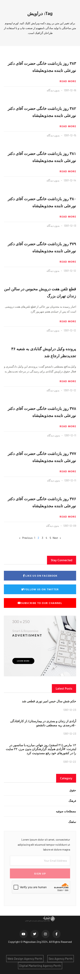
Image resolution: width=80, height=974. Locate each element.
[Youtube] (23, 934)
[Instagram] (46, 934)
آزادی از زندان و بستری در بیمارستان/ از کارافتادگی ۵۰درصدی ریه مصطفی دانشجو (43, 723)
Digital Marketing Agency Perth (40, 965)
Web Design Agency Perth (24, 958)
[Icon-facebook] (56, 934)
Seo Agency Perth (61, 958)
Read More (68, 81)
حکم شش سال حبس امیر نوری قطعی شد (49, 701)
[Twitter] (34, 934)
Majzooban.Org (32, 941)
